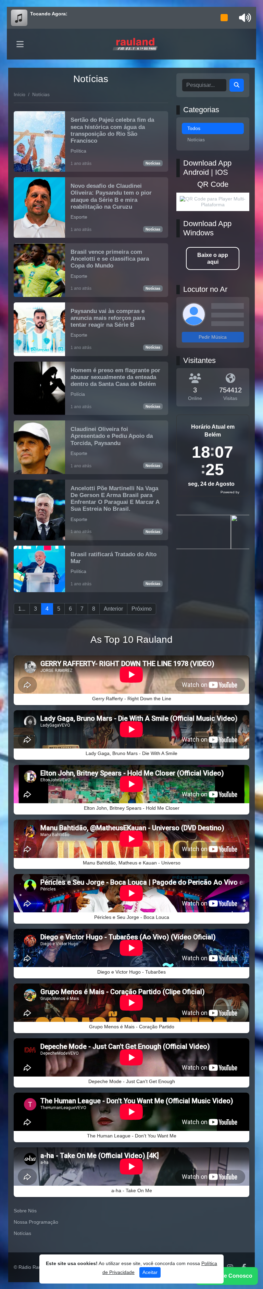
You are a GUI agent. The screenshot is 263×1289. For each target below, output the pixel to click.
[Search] (236, 85)
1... (21, 609)
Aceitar (150, 1272)
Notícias (153, 163)
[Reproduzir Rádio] (224, 18)
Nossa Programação (36, 1222)
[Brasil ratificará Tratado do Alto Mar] (91, 569)
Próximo (142, 609)
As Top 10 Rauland (131, 639)
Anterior (113, 609)
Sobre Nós (25, 1210)
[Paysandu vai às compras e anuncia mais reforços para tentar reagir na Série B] (91, 329)
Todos (193, 128)
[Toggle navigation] (20, 44)
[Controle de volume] (244, 18)
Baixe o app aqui (212, 258)
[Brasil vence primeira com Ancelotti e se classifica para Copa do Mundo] (91, 270)
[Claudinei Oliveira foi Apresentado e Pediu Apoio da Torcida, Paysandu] (91, 447)
